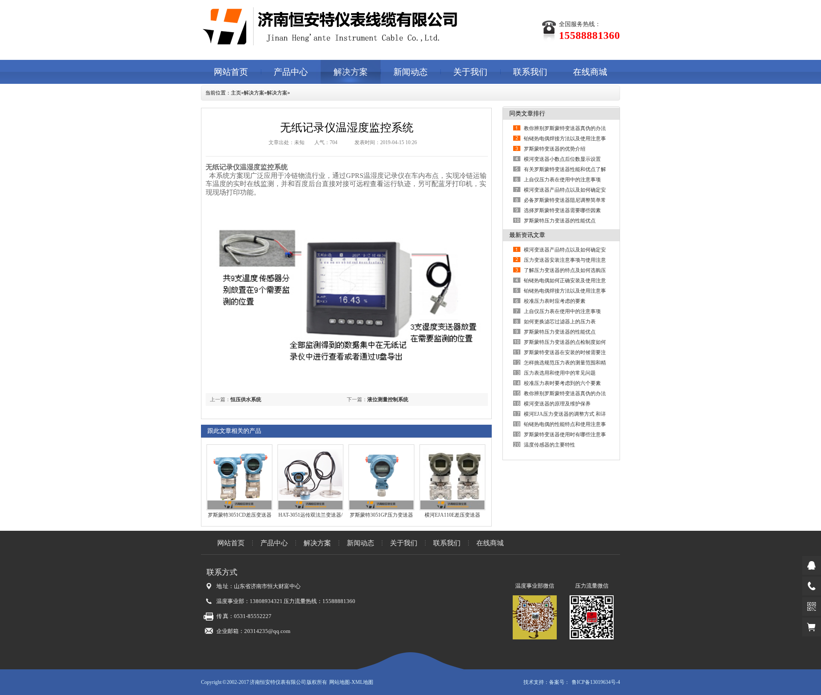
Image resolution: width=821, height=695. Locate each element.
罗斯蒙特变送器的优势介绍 (554, 149)
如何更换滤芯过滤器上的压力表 (560, 322)
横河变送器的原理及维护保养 (557, 404)
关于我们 (470, 72)
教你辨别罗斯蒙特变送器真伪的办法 (565, 128)
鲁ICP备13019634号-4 (596, 682)
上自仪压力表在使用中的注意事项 (562, 180)
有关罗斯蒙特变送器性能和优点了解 (565, 169)
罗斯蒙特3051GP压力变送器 (381, 515)
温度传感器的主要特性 (549, 445)
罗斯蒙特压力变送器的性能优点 (560, 221)
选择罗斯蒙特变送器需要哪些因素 (562, 210)
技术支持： (536, 682)
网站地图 (339, 682)
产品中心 (291, 72)
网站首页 (231, 72)
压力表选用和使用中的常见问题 (560, 373)
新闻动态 (410, 72)
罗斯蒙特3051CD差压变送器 (240, 515)
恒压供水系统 (245, 399)
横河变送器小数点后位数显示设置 (562, 159)
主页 (236, 93)
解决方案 (351, 72)
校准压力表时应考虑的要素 (554, 301)
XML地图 (362, 682)
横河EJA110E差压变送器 (452, 515)
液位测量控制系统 (387, 399)
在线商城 (590, 72)
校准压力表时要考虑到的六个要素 (567, 383)
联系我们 (530, 72)
